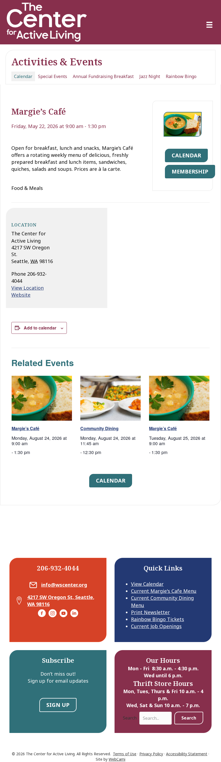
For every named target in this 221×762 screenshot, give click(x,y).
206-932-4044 (58, 567)
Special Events (52, 76)
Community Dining (99, 428)
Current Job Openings (156, 626)
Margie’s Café (25, 428)
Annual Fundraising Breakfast (103, 76)
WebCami (117, 759)
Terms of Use (124, 753)
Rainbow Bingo (181, 76)
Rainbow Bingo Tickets (157, 619)
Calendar (23, 76)
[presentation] (42, 398)
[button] (188, 718)
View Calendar (147, 584)
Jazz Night (149, 76)
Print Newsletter (150, 612)
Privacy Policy (151, 753)
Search (130, 718)
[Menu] (209, 25)
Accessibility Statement (186, 753)
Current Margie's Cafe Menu (163, 591)
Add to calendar (40, 327)
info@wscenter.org (64, 585)
